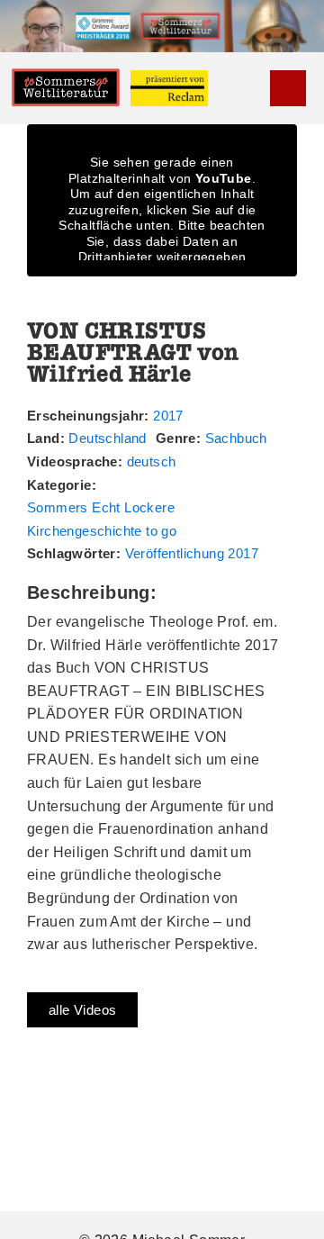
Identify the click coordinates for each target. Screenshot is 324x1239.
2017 (168, 415)
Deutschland (107, 438)
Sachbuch (236, 438)
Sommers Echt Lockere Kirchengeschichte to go (101, 519)
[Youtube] (288, 88)
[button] (257, 89)
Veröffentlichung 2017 (191, 553)
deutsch (151, 461)
